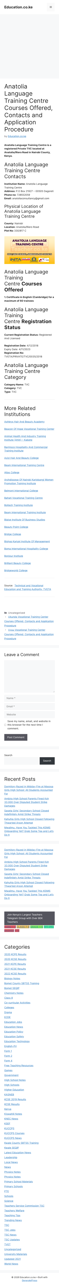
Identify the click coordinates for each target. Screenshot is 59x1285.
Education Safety (14, 1036)
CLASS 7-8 (23, 926)
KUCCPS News (13, 1138)
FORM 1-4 (10, 926)
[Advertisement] (29, 45)
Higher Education (14, 1089)
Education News (13, 1026)
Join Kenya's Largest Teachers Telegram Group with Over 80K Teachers (25, 918)
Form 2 (8, 1055)
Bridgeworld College (15, 570)
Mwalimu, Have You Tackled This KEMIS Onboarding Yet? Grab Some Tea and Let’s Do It (29, 831)
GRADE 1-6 (36, 926)
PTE (17, 930)
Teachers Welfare (14, 1210)
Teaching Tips (12, 1215)
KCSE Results (12, 1104)
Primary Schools (13, 1186)
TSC (6, 1225)
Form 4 (8, 1060)
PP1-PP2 (49, 926)
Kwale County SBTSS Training (21, 1142)
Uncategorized (12, 1249)
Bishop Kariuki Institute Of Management (27, 541)
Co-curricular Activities (17, 1002)
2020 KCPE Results (15, 954)
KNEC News (11, 1118)
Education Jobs (13, 1022)
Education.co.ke (18, 7)
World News (11, 1263)
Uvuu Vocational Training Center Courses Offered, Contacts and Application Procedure (29, 634)
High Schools (11, 1084)
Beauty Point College (16, 527)
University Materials (15, 1254)
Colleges (9, 1007)
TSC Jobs (9, 1230)
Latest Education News (17, 1152)
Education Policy (13, 1031)
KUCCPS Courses (14, 1133)
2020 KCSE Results (15, 959)
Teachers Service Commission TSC (24, 1205)
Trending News (13, 1220)
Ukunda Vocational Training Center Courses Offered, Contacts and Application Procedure (29, 621)
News (7, 1167)
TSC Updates (12, 1239)
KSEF (7, 1123)
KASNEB (9, 930)
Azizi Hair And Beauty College (21, 458)
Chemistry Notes (13, 993)
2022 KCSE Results (15, 973)
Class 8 (8, 997)
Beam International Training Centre (24, 465)
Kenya (7, 1109)
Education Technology (17, 1041)
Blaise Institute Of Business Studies (24, 519)
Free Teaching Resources (18, 1065)
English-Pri (10, 1046)
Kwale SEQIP (11, 1147)
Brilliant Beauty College (17, 563)
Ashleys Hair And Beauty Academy (24, 421)
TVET (7, 1244)
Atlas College (11, 472)
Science (8, 1201)
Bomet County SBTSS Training (21, 983)
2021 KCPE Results (15, 964)
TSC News (10, 1234)
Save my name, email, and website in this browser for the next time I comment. (29, 725)
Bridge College (12, 534)
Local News (11, 1162)
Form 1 (8, 1051)
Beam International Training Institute (25, 512)
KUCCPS (9, 1128)
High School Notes (15, 1080)
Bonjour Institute (13, 556)
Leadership (10, 1157)
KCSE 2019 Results (15, 1099)
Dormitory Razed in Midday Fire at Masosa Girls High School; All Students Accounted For (28, 790)
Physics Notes (12, 1172)
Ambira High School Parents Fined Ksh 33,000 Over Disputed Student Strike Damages (26, 802)
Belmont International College (21, 490)
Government (11, 1075)
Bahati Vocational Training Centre (23, 498)
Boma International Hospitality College (26, 548)
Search (8, 755)
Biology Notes (12, 978)
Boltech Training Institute (18, 505)
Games (8, 1070)
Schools (8, 1196)
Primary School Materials (18, 1181)
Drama (8, 1012)
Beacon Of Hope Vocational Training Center (29, 429)
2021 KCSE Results (15, 968)
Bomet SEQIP (11, 988)
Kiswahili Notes (13, 1113)
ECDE (7, 1017)
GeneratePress (29, 1280)
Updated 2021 (12, 1259)
